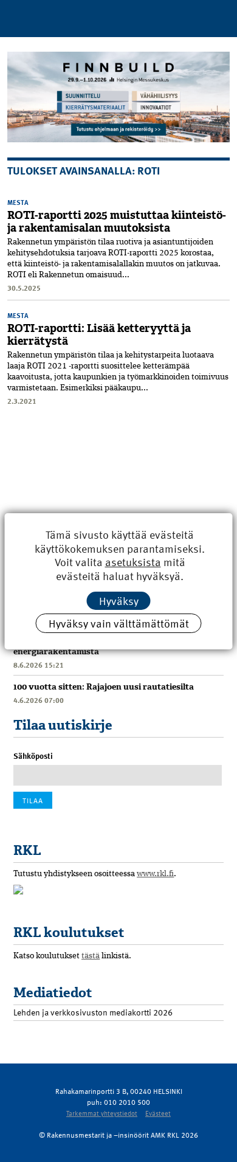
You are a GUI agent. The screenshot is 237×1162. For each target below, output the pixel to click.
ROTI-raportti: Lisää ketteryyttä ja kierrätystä (99, 334)
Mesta (18, 202)
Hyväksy (119, 600)
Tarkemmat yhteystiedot (101, 1113)
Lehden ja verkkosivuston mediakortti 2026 (93, 1012)
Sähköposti (33, 756)
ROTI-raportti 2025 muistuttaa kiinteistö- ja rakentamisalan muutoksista (116, 221)
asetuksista (133, 562)
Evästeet (158, 1113)
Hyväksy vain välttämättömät (119, 623)
